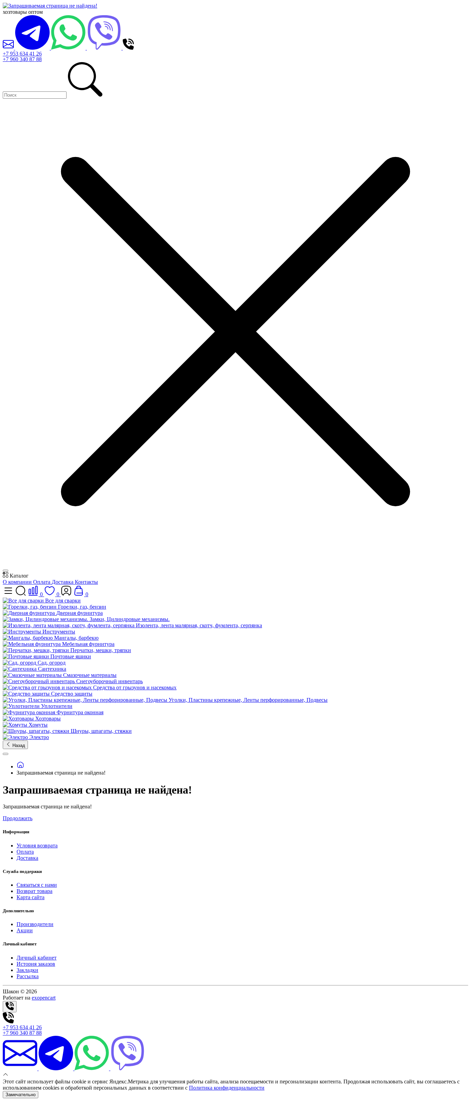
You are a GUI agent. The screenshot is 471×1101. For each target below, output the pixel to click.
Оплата (42, 582)
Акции (25, 930)
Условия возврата (37, 845)
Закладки (27, 970)
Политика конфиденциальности (226, 1088)
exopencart (44, 998)
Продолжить (17, 818)
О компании (18, 582)
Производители (35, 924)
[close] (5, 571)
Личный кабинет (37, 958)
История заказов (36, 964)
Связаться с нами (37, 885)
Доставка (63, 582)
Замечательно (21, 1094)
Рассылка (28, 976)
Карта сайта (30, 897)
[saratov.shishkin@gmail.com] (9, 48)
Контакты (86, 582)
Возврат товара (34, 891)
